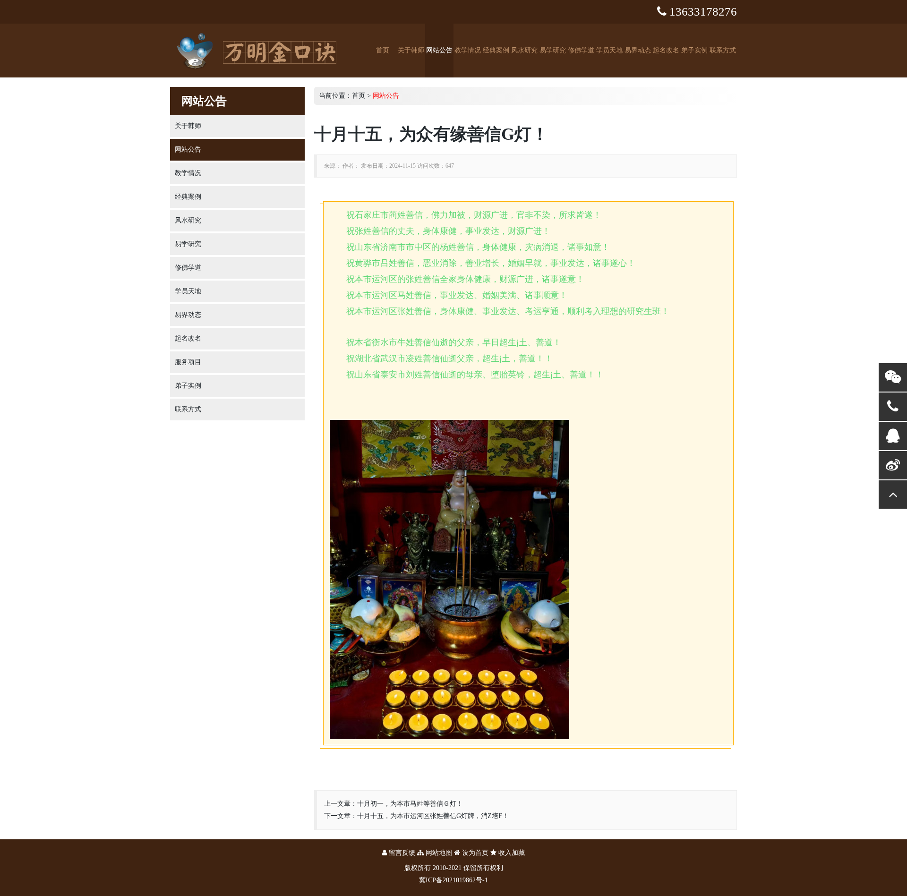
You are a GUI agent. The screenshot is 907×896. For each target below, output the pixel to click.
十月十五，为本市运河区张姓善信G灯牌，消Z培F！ (433, 815)
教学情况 (467, 50)
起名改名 (666, 50)
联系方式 (723, 50)
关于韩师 (411, 50)
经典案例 (496, 50)
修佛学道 (581, 50)
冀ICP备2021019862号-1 (453, 880)
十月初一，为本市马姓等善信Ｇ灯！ (410, 803)
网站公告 (439, 50)
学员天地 (609, 50)
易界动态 (638, 50)
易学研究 (552, 50)
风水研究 (524, 50)
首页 (382, 50)
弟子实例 (694, 50)
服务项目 (188, 362)
